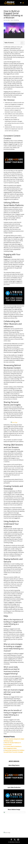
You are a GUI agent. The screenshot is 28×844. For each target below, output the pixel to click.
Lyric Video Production (14, 787)
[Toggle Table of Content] (21, 43)
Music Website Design (14, 809)
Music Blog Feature (14, 765)
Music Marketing (15, 20)
